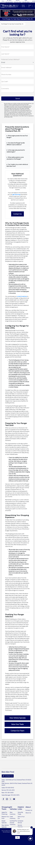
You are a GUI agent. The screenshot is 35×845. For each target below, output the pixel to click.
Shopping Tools (6, 808)
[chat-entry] (30, 838)
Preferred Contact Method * (10, 59)
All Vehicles (13, 808)
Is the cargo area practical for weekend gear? (16, 151)
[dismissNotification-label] (31, 827)
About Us (28, 812)
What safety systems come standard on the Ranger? (15, 158)
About (28, 807)
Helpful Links (21, 808)
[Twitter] (10, 799)
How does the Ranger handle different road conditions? (16, 143)
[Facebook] (3, 799)
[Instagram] (7, 799)
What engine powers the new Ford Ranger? (17, 136)
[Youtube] (14, 799)
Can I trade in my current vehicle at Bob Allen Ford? (17, 165)
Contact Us (9, 776)
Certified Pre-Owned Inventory (13, 822)
